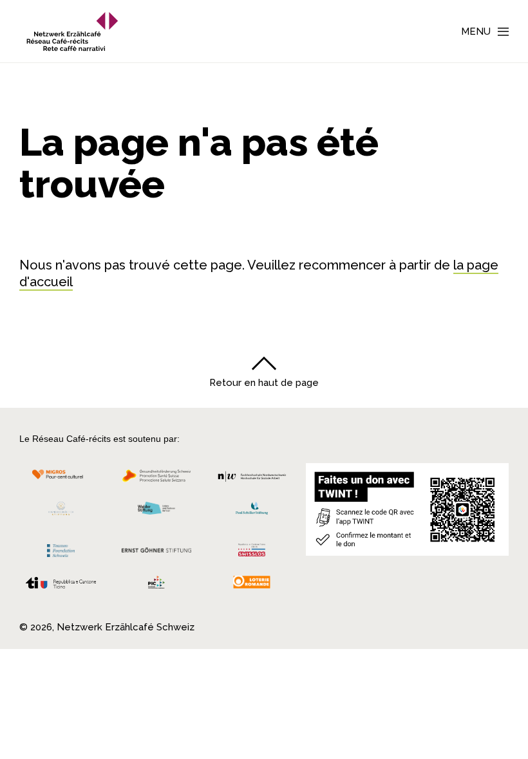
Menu (476, 31)
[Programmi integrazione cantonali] (156, 585)
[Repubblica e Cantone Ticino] (60, 586)
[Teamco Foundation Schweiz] (60, 549)
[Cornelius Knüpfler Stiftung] (60, 511)
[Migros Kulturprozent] (60, 479)
